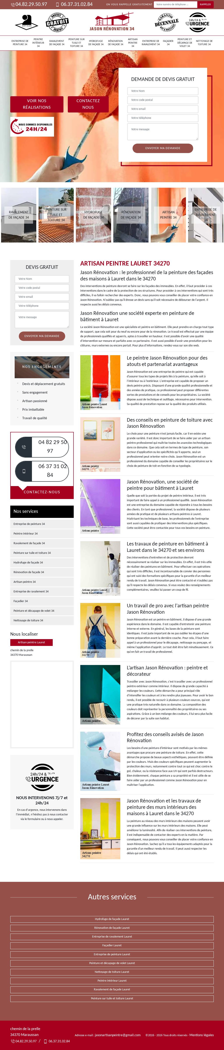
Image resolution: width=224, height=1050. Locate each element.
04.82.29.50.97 (31, 4)
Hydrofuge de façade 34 (95, 43)
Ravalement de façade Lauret (112, 989)
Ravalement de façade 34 (56, 43)
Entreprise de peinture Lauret (112, 954)
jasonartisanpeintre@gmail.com (118, 1035)
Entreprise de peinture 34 (20, 43)
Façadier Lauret (112, 945)
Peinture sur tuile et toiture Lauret (112, 998)
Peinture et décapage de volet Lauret (112, 963)
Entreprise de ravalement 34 (151, 43)
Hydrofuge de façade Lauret (112, 919)
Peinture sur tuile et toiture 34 (76, 43)
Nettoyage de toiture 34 (204, 43)
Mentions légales (201, 1035)
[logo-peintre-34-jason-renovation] (112, 22)
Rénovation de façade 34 (115, 43)
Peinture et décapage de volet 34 (184, 43)
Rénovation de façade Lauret (112, 928)
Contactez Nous (88, 104)
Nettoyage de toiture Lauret (112, 972)
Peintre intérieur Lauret (112, 980)
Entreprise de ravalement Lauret (112, 936)
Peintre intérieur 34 (38, 43)
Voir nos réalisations (37, 104)
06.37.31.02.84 (76, 4)
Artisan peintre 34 (133, 43)
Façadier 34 (168, 43)
